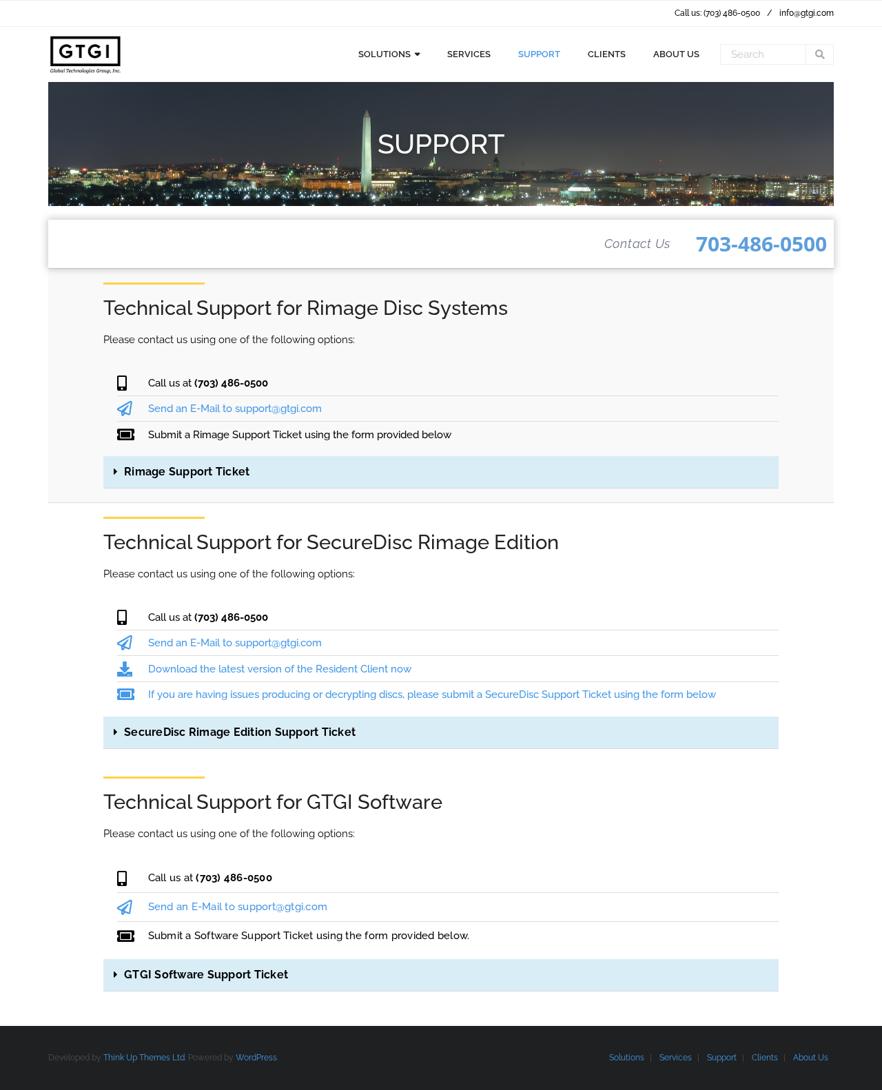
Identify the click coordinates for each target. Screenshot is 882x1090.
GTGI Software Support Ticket (206, 974)
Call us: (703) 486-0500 (717, 13)
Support (722, 1057)
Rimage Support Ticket (186, 471)
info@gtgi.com (806, 13)
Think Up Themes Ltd (144, 1057)
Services (675, 1057)
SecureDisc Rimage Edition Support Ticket (240, 732)
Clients (765, 1057)
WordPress (256, 1057)
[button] (441, 472)
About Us (810, 1057)
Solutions (626, 1057)
